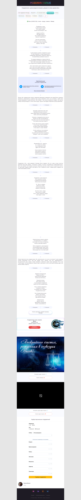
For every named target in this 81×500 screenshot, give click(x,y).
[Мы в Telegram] (47, 491)
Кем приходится (37, 432)
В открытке (47, 47)
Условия (32, 495)
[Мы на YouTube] (33, 491)
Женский (38, 428)
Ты (30, 425)
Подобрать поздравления (40, 477)
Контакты (48, 495)
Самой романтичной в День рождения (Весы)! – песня (31, 86)
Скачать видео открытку (39, 413)
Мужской (32, 428)
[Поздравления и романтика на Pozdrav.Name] (40, 3)
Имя (31, 432)
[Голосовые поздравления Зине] (45, 16)
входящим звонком (34, 327)
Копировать (35, 47)
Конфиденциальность (40, 495)
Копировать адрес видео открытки (39, 410)
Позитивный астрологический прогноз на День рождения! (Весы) (53, 86)
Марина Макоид (27, 483)
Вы (34, 425)
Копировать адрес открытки (39, 374)
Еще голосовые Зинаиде (39, 90)
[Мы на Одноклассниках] (43, 491)
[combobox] (40, 435)
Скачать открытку (39, 377)
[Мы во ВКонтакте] (38, 491)
